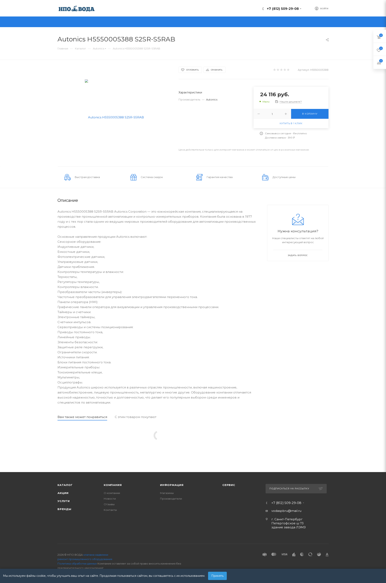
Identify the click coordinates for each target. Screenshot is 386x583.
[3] (281, 69)
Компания (113, 485)
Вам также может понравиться (82, 417)
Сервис (228, 485)
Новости (110, 498)
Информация (172, 485)
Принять (217, 576)
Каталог (65, 485)
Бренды (64, 509)
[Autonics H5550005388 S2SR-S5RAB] (114, 117)
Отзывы (109, 504)
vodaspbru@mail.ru (286, 511)
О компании (112, 493)
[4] (284, 69)
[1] (274, 69)
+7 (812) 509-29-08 (283, 9)
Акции (63, 493)
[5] (288, 69)
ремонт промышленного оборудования (84, 559)
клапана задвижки (95, 554)
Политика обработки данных (77, 563)
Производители (171, 498)
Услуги (63, 501)
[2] (277, 69)
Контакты (110, 509)
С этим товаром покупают (135, 417)
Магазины (167, 493)
